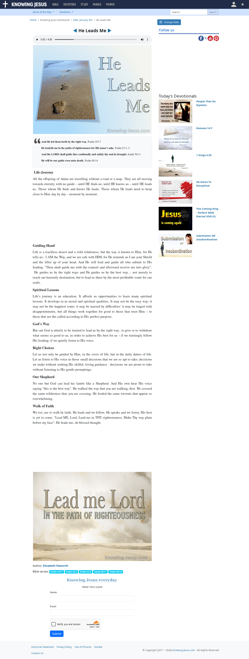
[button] (234, 4)
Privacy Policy (64, 646)
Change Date (170, 22)
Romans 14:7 (204, 128)
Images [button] (97, 4)
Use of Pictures (83, 646)
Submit (56, 634)
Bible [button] (56, 4)
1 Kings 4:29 (204, 155)
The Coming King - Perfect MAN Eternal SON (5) (207, 212)
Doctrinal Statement (42, 646)
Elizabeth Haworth (55, 566)
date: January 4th (82, 20)
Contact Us (37, 653)
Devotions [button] (70, 4)
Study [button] (84, 4)
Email (53, 606)
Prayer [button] (110, 4)
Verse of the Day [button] (42, 12)
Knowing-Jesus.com (184, 650)
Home (33, 20)
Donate (98, 646)
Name (53, 592)
